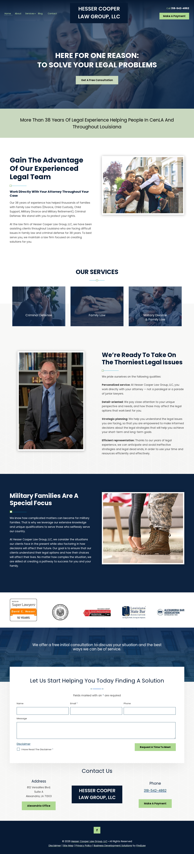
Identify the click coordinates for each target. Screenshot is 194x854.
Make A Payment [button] (174, 16)
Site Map (68, 845)
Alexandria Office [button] (38, 806)
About (18, 13)
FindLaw (141, 845)
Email (74, 703)
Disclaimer (23, 744)
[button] (191, 832)
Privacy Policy (83, 845)
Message (22, 718)
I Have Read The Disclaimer (37, 749)
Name (20, 703)
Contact (52, 13)
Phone (127, 703)
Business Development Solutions (113, 845)
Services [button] (29, 13)
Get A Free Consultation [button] (97, 80)
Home (8, 13)
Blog (40, 13)
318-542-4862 (180, 8)
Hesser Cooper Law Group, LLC (89, 841)
